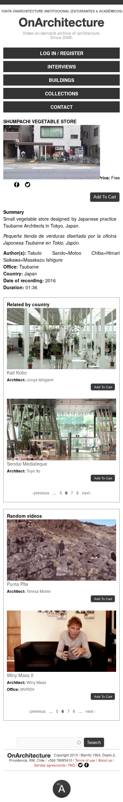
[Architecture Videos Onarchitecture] (61, 24)
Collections (61, 93)
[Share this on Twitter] (27, 184)
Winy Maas (36, 682)
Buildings (61, 80)
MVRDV (27, 689)
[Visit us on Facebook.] (86, 765)
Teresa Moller (39, 591)
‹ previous (40, 492)
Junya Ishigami (40, 379)
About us (105, 760)
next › (87, 492)
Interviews (62, 66)
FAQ (71, 765)
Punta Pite (17, 584)
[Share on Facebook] (16, 184)
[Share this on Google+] (6, 184)
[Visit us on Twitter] (80, 765)
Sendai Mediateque (27, 463)
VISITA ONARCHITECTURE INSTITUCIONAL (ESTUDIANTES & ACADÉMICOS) (61, 11)
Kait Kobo (17, 372)
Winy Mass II (20, 675)
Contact (62, 107)
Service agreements (49, 765)
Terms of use (85, 760)
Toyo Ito (33, 470)
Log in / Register (61, 53)
